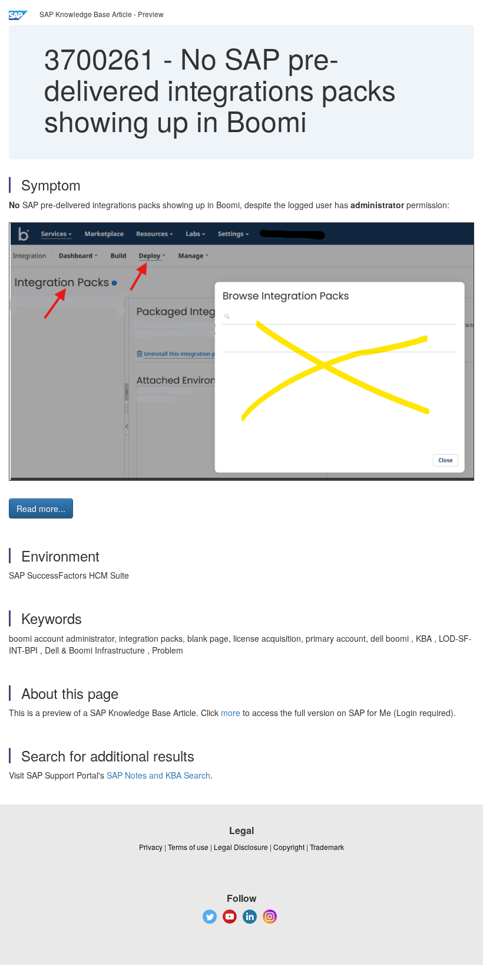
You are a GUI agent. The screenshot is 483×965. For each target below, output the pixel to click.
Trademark (327, 847)
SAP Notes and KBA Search (158, 775)
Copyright (289, 847)
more (230, 712)
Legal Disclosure (241, 847)
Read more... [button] (40, 508)
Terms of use (188, 847)
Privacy (151, 847)
